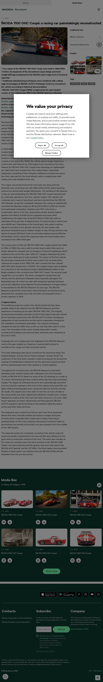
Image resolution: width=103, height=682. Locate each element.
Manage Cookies (51, 153)
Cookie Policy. (37, 137)
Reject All (42, 145)
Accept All (59, 145)
